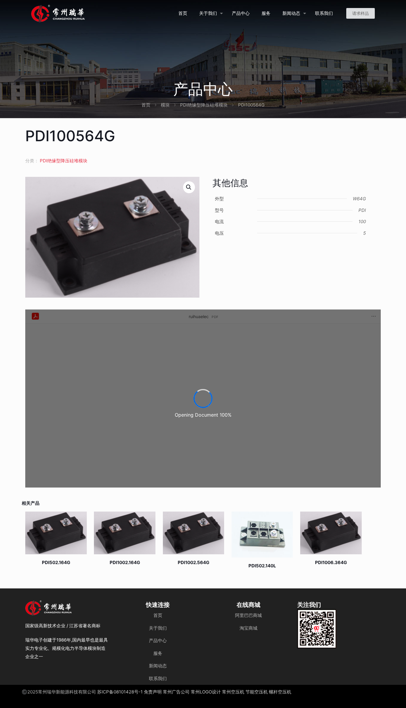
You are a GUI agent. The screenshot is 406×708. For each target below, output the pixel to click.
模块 (165, 105)
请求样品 (360, 13)
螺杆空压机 (280, 692)
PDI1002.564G (193, 562)
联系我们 (158, 678)
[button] (189, 187)
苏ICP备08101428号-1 (120, 692)
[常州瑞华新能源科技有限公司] (79, 13)
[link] (316, 628)
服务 (157, 653)
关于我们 (158, 628)
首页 (145, 105)
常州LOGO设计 (206, 692)
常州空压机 (233, 692)
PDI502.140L (262, 566)
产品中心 (158, 640)
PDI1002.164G (125, 562)
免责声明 (153, 692)
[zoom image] (328, 617)
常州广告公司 (176, 692)
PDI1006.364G (331, 562)
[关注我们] (316, 628)
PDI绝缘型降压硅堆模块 (204, 105)
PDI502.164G (56, 562)
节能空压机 (257, 692)
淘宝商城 (248, 628)
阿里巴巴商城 (248, 615)
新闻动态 (158, 666)
